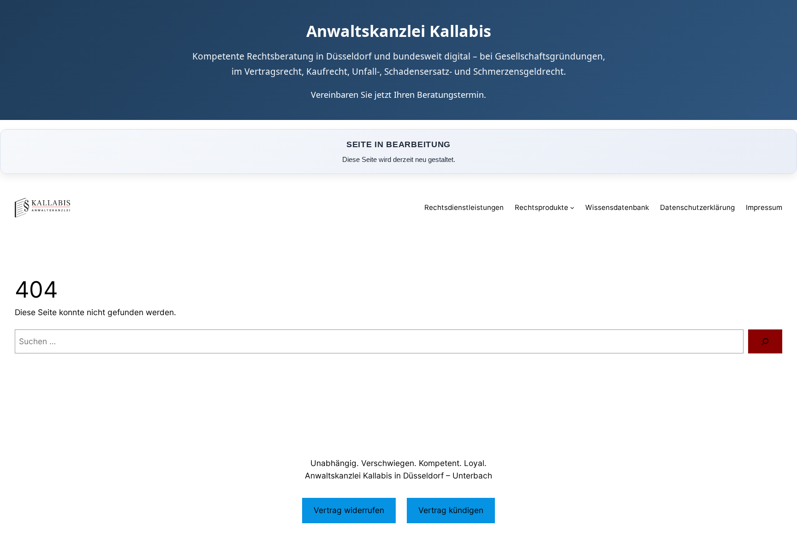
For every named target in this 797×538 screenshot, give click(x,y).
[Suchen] (765, 341)
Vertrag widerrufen (349, 510)
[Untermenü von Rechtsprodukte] (572, 207)
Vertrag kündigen (450, 510)
